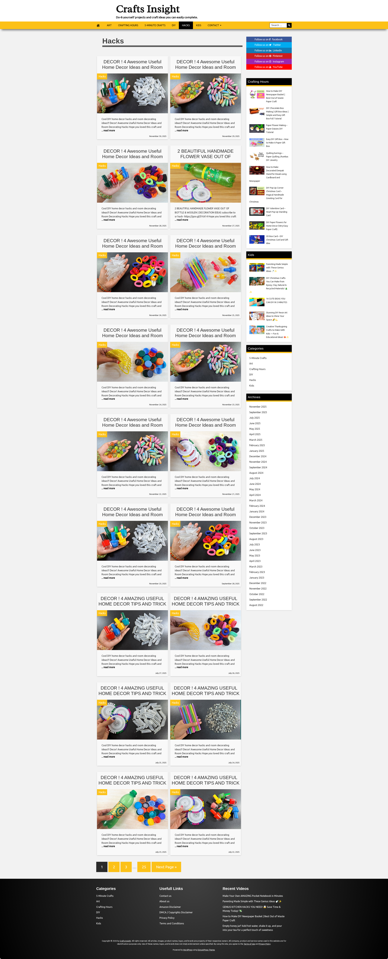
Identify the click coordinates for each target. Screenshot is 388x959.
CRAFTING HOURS (128, 25)
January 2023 (256, 577)
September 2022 (258, 599)
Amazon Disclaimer (170, 907)
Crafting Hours (257, 369)
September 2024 (258, 467)
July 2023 (254, 544)
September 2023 (258, 533)
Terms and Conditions (171, 923)
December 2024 (257, 456)
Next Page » (166, 867)
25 (144, 867)
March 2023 (255, 566)
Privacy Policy (166, 917)
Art (251, 363)
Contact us (165, 895)
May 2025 (254, 428)
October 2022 (256, 594)
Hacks (102, 76)
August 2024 (256, 472)
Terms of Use (249, 944)
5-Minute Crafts (258, 358)
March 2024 (255, 500)
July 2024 (254, 478)
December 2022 (257, 583)
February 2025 (257, 445)
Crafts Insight (148, 8)
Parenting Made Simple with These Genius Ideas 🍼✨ (252, 901)
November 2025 (258, 406)
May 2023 (254, 555)
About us (164, 901)
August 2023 (256, 539)
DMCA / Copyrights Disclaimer (176, 912)
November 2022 (258, 588)
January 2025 (256, 451)
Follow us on (269, 39)
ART (109, 25)
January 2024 (256, 511)
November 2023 (258, 522)
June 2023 (255, 550)
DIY (174, 25)
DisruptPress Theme (206, 950)
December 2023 (257, 517)
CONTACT (213, 25)
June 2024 (255, 484)
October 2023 (256, 528)
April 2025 (255, 434)
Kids (251, 385)
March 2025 (255, 439)
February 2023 (257, 572)
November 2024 (258, 461)
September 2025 (258, 412)
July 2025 (254, 417)
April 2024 (255, 495)
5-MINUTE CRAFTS (155, 25)
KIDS (198, 25)
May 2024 (254, 489)
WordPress (187, 950)
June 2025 (255, 423)
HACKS (186, 25)
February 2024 (257, 505)
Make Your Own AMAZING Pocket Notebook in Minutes (253, 895)
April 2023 (255, 561)
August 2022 (256, 605)
